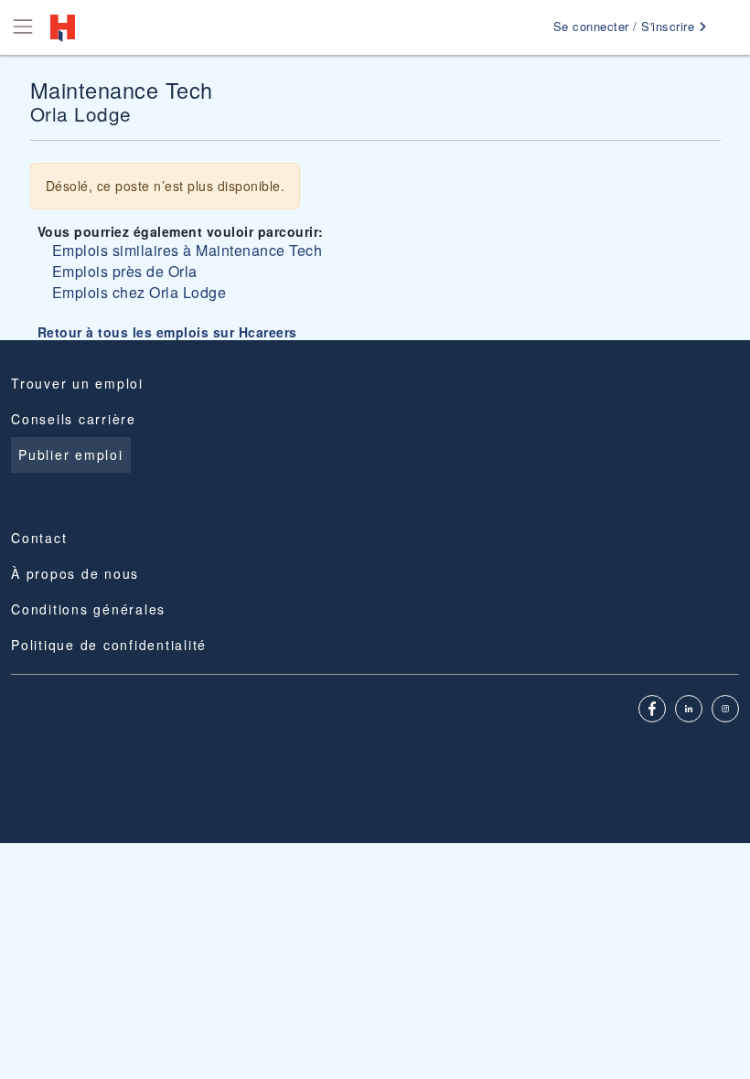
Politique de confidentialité (109, 645)
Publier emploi (70, 454)
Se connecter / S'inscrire (626, 26)
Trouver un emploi (77, 383)
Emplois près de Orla (125, 271)
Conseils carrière (73, 419)
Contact (39, 538)
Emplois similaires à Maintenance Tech (187, 250)
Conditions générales (88, 609)
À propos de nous (75, 573)
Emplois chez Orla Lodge (139, 292)
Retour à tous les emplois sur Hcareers (167, 332)
